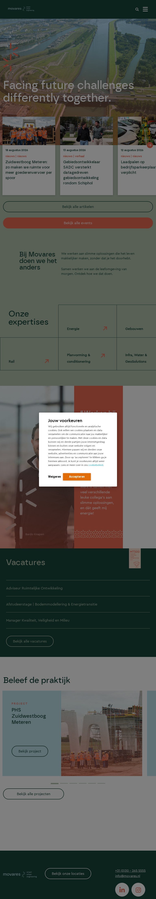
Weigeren (54, 476)
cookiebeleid (95, 465)
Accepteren (77, 476)
